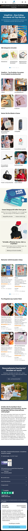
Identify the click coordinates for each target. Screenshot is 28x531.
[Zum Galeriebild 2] (11, 294)
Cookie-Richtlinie (6, 520)
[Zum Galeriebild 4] (15, 294)
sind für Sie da (6, 456)
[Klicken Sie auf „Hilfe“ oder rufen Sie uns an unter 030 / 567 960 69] (22, 2)
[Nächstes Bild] (26, 54)
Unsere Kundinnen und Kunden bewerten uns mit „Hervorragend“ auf (14, 501)
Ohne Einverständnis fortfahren (21, 506)
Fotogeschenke (4, 485)
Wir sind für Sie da (5, 477)
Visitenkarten (4, 61)
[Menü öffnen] (2, 2)
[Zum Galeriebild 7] (15, 68)
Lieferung (9, 288)
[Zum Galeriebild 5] (13, 68)
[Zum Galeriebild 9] (16, 68)
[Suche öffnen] (5, 2)
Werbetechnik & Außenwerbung (23, 62)
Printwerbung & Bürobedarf (13, 62)
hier (15, 7)
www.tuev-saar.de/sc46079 (6, 472)
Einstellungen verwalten (14, 523)
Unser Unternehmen (5, 481)
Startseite (3, 10)
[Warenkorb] (25, 2)
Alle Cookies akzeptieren (14, 527)
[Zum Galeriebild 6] (18, 294)
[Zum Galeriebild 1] (10, 68)
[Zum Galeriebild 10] (18, 68)
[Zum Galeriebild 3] (11, 68)
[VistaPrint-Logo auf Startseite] (14, 2)
